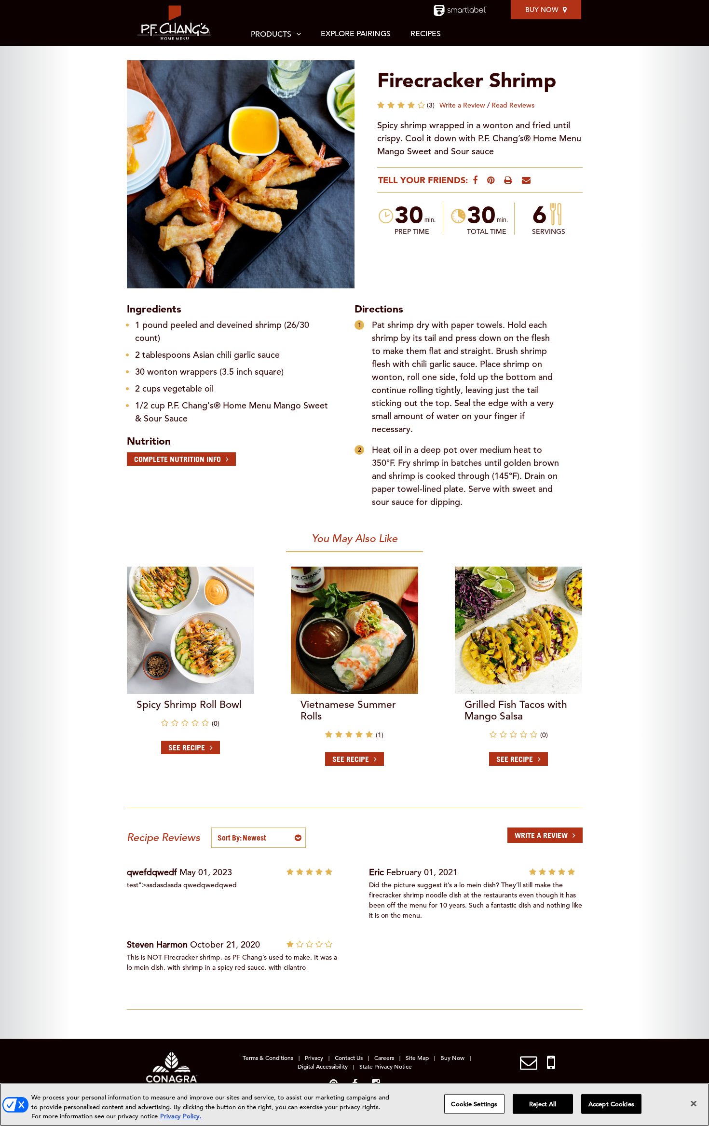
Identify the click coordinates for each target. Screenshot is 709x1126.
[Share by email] (526, 180)
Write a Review (462, 105)
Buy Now (541, 9)
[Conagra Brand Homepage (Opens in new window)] (171, 1070)
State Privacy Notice (385, 1066)
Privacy (314, 1057)
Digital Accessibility (323, 1066)
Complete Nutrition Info (177, 459)
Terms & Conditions (268, 1057)
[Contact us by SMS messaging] (551, 1063)
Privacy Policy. (181, 1116)
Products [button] (271, 34)
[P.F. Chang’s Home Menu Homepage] (175, 23)
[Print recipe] (508, 180)
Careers (384, 1057)
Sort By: (230, 837)
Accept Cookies (611, 1103)
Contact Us (349, 1057)
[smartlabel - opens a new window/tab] (460, 10)
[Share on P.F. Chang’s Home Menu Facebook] (475, 180)
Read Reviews (512, 105)
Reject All (542, 1103)
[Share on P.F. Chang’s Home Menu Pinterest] (490, 180)
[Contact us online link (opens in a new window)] (528, 1063)
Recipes (425, 34)
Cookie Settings (474, 1103)
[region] (354, 1104)
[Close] (693, 1103)
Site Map (417, 1057)
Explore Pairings (356, 34)
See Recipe (186, 747)
